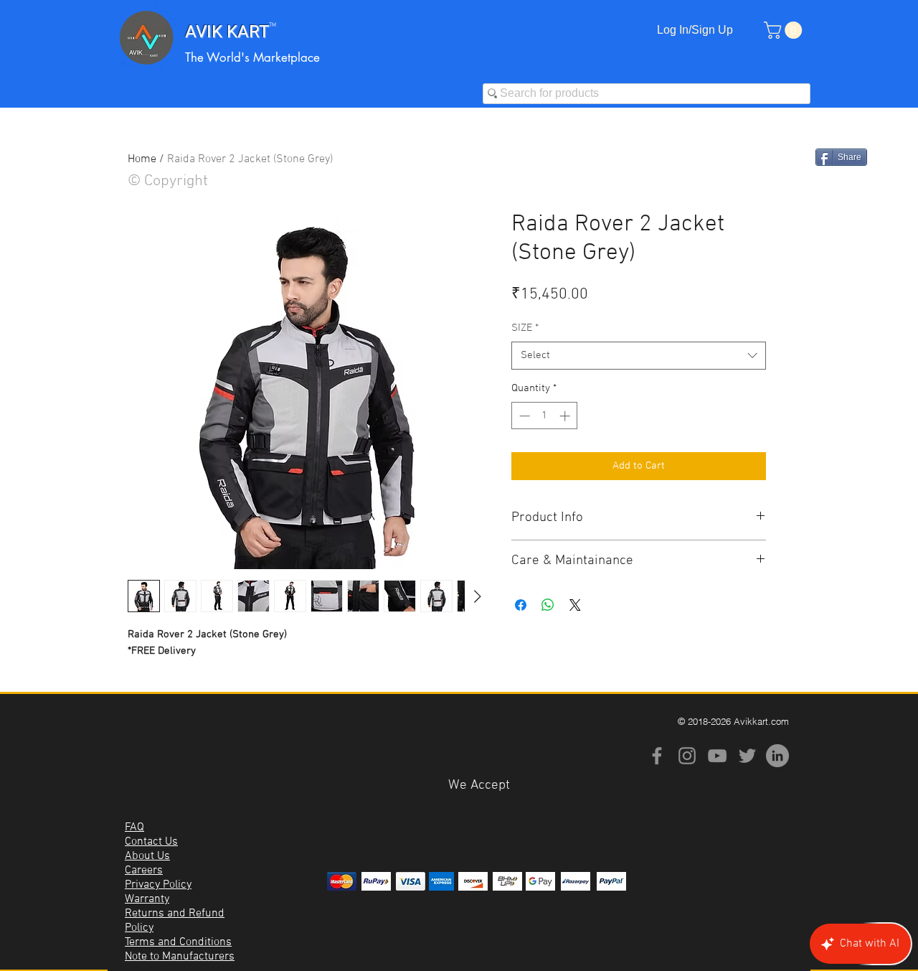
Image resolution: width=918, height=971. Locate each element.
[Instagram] (687, 755)
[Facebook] (656, 755)
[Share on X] (575, 605)
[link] (785, 30)
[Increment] (566, 416)
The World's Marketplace (252, 57)
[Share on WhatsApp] (548, 605)
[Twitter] (747, 755)
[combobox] (638, 356)
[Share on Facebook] (520, 605)
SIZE (525, 328)
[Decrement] (523, 416)
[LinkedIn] (777, 755)
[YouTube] (717, 755)
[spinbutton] (545, 416)
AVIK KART (227, 32)
